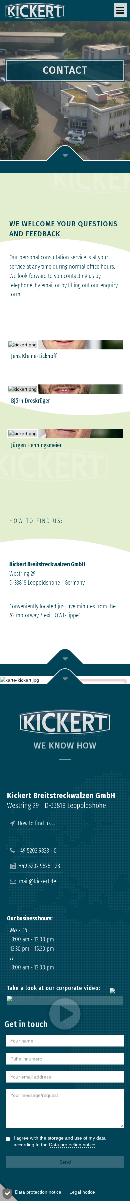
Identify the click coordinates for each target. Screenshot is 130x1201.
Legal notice (82, 1192)
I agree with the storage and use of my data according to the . (60, 1141)
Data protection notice (72, 1144)
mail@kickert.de (36, 881)
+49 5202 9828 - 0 (36, 850)
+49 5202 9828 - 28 (38, 866)
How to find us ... (35, 823)
